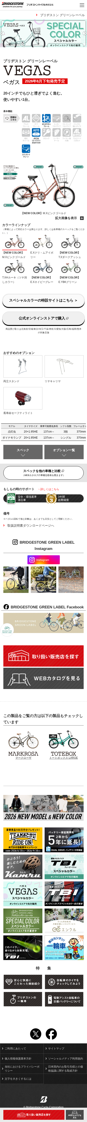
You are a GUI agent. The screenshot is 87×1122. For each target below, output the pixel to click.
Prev (2, 33)
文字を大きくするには (18, 1078)
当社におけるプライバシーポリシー (22, 1068)
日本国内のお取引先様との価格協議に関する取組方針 (65, 1068)
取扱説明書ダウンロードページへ (30, 525)
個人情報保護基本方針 (18, 1058)
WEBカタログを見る (74, 1116)
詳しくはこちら (49, 489)
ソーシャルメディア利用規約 (65, 1058)
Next (85, 33)
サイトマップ (56, 1048)
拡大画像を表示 (66, 218)
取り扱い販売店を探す (38, 1114)
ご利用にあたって (15, 1048)
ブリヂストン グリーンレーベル (62, 15)
